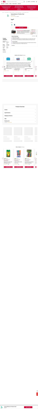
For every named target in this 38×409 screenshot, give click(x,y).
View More (13, 45)
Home (3, 12)
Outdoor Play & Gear (12, 12)
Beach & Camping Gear (18, 12)
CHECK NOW (33, 31)
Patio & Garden (7, 12)
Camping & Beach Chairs (25, 12)
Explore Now (19, 9)
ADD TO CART (21, 27)
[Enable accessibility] (37, 391)
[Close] (32, 61)
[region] (19, 64)
